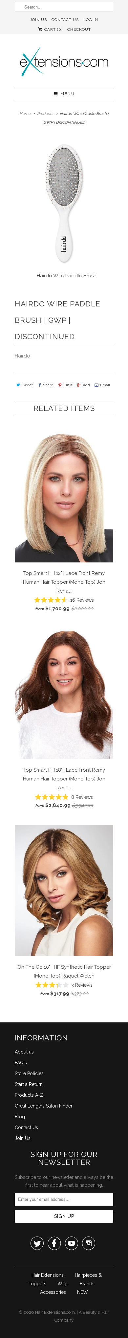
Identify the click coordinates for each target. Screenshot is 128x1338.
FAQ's (21, 1062)
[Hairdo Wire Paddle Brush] (64, 203)
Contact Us (65, 19)
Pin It (68, 385)
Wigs (63, 1283)
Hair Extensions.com (55, 1312)
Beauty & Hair (96, 1312)
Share (48, 385)
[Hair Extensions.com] (64, 63)
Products (45, 113)
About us (24, 1051)
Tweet (27, 385)
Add (86, 385)
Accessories (53, 1292)
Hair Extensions (48, 1275)
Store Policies (29, 1073)
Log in (90, 19)
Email (105, 385)
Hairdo (22, 356)
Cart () (53, 29)
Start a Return (29, 1084)
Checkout (79, 29)
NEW (82, 1292)
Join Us (38, 19)
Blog (20, 1116)
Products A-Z (29, 1095)
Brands (87, 1283)
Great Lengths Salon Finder (44, 1106)
